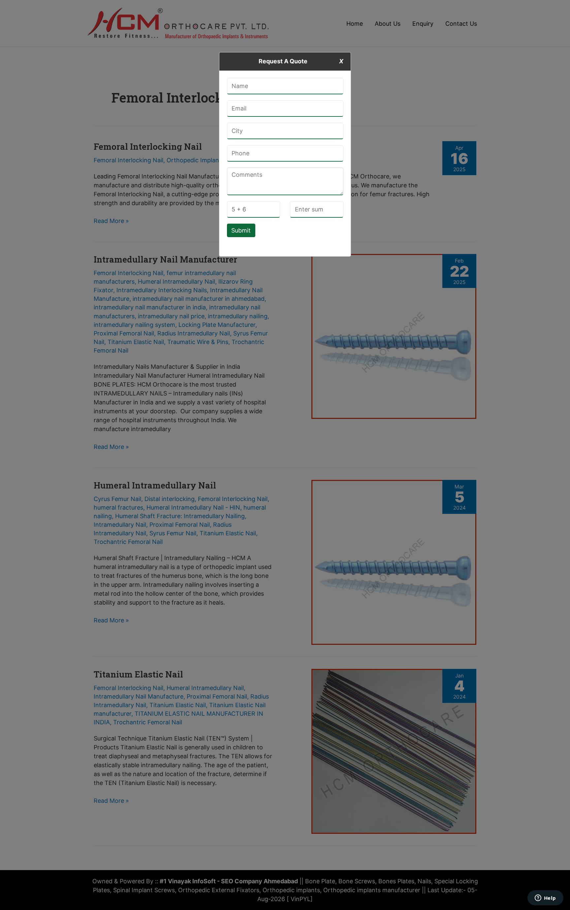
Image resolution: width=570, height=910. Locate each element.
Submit (241, 230)
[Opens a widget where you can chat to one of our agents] (545, 898)
